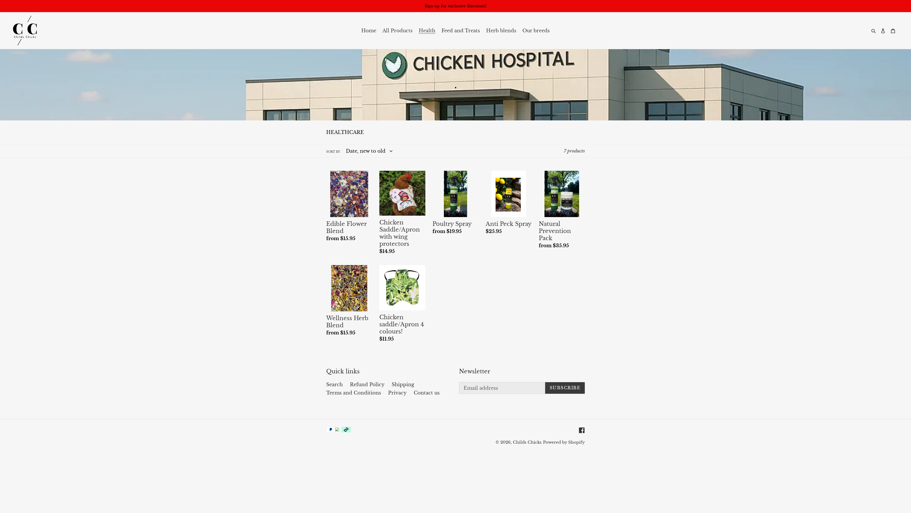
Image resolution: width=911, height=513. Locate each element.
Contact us (427, 393)
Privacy (397, 393)
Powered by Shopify (564, 442)
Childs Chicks (527, 442)
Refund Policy (367, 384)
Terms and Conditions (353, 393)
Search (334, 384)
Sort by (333, 151)
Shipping (403, 384)
